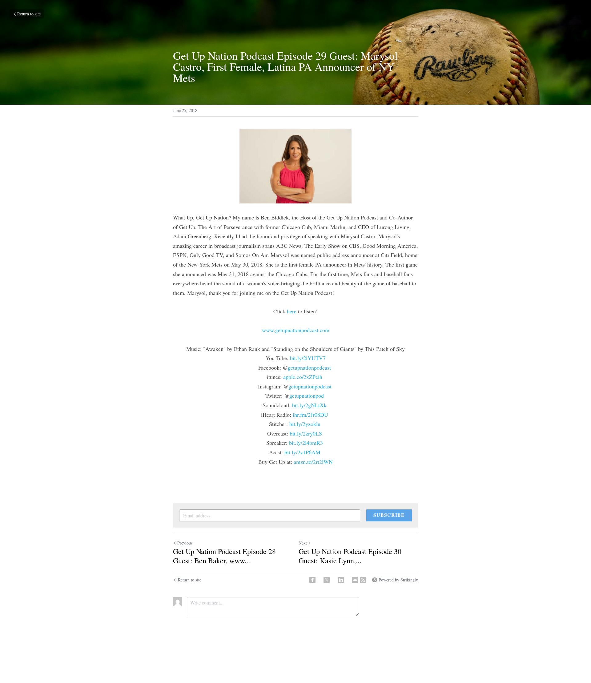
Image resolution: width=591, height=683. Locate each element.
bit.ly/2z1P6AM (302, 452)
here (291, 311)
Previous (184, 543)
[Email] (355, 580)
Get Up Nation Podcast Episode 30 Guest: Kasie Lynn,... (350, 556)
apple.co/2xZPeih (302, 376)
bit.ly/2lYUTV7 (308, 358)
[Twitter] (327, 580)
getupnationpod (306, 395)
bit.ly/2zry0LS (306, 433)
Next (303, 543)
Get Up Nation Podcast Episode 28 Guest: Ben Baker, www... (224, 556)
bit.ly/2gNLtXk (309, 405)
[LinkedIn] (341, 580)
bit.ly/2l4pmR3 (306, 442)
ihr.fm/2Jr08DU (310, 414)
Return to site (29, 14)
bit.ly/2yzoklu (304, 424)
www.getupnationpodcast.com (295, 330)
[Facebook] (312, 580)
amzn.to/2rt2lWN (313, 461)
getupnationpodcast (309, 367)
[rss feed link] (363, 580)
